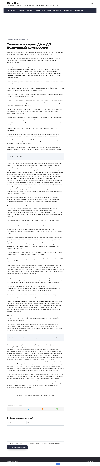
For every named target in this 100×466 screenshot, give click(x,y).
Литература (79, 10)
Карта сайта (89, 461)
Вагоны (37, 10)
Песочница (20, 395)
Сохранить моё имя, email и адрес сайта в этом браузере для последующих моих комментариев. (34, 443)
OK (58, 464)
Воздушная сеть (49, 395)
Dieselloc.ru (14, 3)
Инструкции (46, 10)
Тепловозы (11, 10)
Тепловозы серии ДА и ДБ (34, 395)
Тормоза (29, 10)
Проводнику (68, 10)
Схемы (21, 10)
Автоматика (57, 10)
